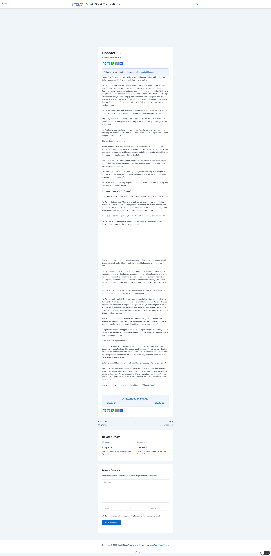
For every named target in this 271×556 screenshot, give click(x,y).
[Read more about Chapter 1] (107, 442)
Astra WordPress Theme (159, 545)
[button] (197, 4)
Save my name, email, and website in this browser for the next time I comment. (132, 516)
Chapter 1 (107, 447)
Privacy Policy (135, 552)
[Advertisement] (135, 31)
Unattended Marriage (145, 72)
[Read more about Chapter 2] (142, 442)
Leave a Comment (108, 451)
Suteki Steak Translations (103, 4)
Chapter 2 (142, 447)
